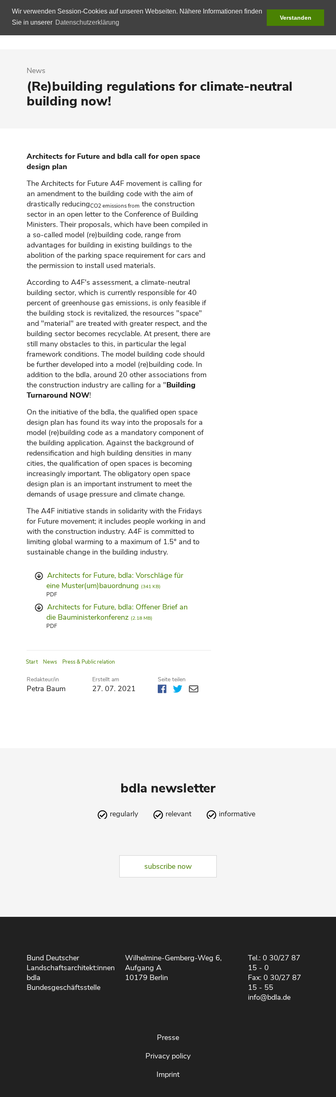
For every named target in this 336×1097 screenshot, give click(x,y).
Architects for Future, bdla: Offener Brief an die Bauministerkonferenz (117, 612)
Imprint (168, 1074)
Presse (168, 1037)
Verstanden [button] (295, 17)
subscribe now (168, 866)
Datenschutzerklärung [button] (87, 22)
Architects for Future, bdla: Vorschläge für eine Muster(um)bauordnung (114, 580)
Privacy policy (168, 1056)
